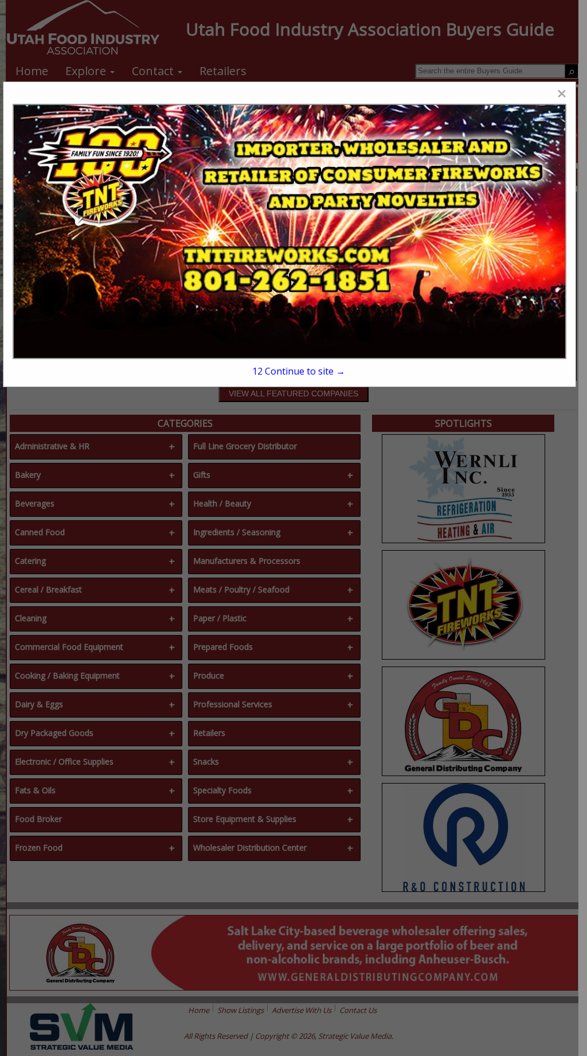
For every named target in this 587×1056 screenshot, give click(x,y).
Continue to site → (298, 371)
